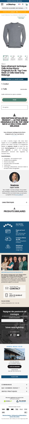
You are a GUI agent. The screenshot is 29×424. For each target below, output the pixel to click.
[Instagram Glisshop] (14, 335)
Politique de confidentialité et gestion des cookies (18, 416)
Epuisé (14, 100)
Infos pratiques (9, 391)
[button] (14, 202)
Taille (4, 89)
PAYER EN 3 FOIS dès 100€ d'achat (14, 1)
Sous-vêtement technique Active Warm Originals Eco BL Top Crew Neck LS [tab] (14, 133)
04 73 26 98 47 (19, 194)
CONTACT (15, 288)
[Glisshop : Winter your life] (10, 4)
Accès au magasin (15, 366)
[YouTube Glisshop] (18, 335)
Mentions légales (7, 415)
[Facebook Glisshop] (11, 335)
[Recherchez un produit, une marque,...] (26, 8)
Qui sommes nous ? (10, 388)
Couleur (5, 84)
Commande (7, 385)
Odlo (3, 64)
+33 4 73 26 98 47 (15, 295)
